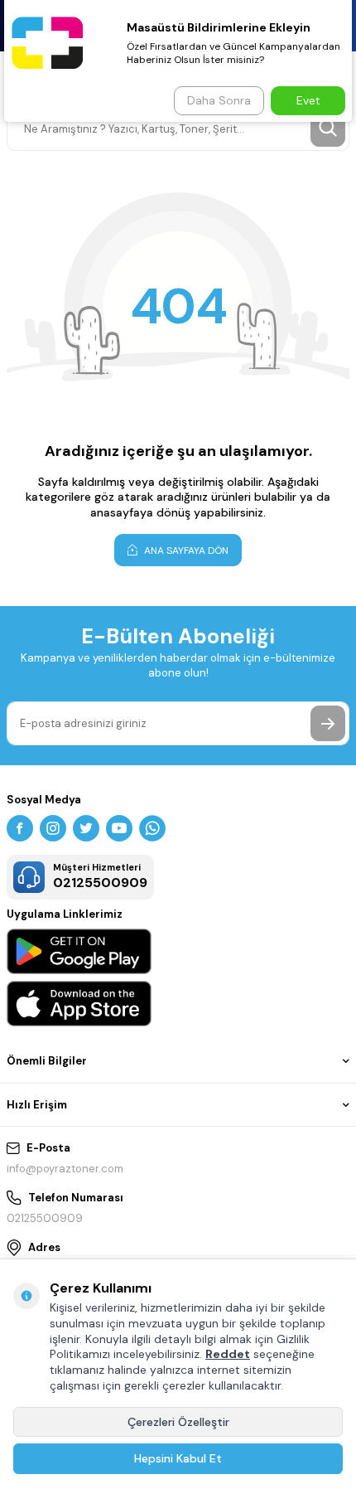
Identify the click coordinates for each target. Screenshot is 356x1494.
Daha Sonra (219, 100)
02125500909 (45, 1218)
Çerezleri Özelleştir (178, 1421)
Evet (308, 100)
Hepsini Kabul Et (178, 1458)
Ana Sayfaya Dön (185, 550)
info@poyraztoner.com (65, 1169)
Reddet (227, 1353)
